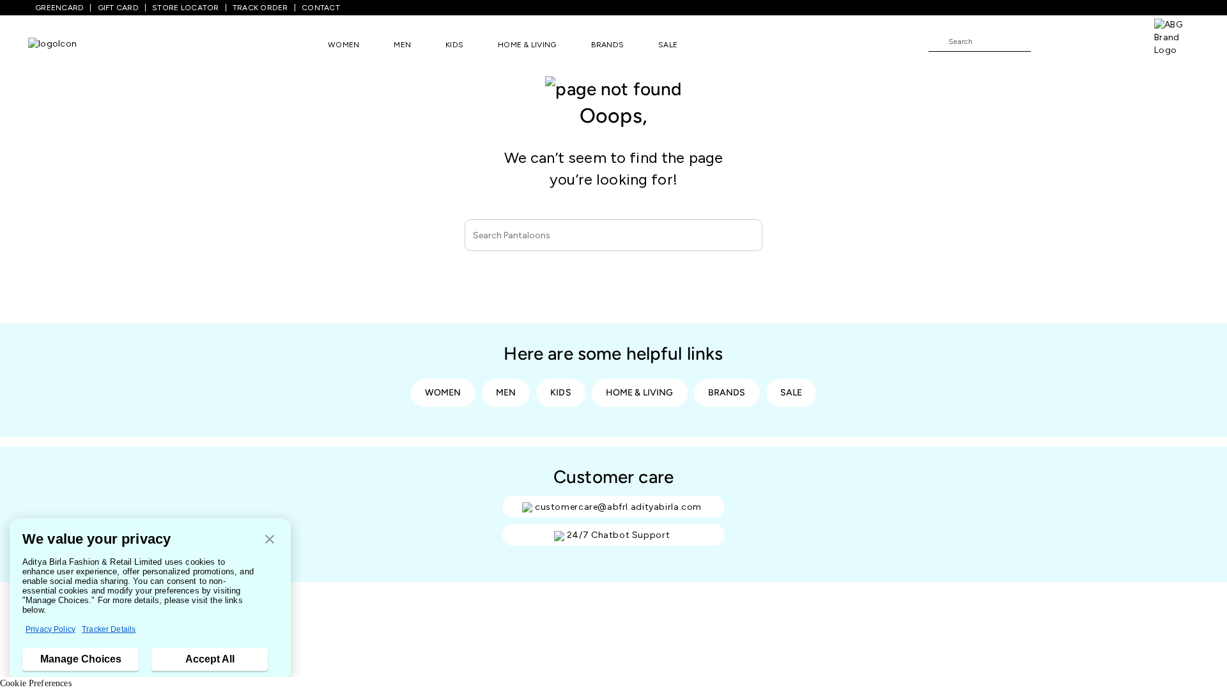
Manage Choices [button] (80, 659)
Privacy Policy (50, 629)
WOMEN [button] (343, 44)
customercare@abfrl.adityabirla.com (618, 507)
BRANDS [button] (607, 44)
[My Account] (1082, 40)
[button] (269, 540)
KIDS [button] (454, 44)
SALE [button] (667, 44)
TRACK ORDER (260, 7)
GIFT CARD (118, 7)
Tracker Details (108, 629)
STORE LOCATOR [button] (185, 7)
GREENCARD (59, 7)
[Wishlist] (1047, 42)
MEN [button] (402, 44)
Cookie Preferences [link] (36, 683)
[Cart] (1117, 41)
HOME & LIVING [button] (527, 44)
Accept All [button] (210, 659)
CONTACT (321, 7)
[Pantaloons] (52, 44)
